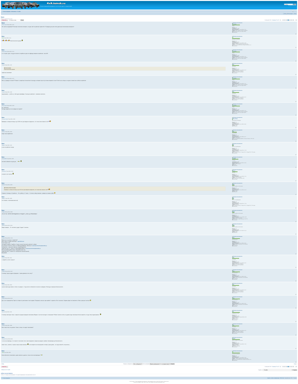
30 (293, 20)
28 (289, 20)
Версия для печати (293, 11)
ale (232, 37)
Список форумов (6, 11)
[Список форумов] (20, 8)
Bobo (4, 131)
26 (286, 20)
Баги (2, 17)
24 (283, 20)
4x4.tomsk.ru (14, 11)
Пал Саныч (5, 24)
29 (291, 20)
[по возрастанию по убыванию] (168, 363)
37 (296, 20)
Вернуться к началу (295, 47)
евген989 (4, 158)
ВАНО (4, 184)
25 (284, 20)
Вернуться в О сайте (6, 369)
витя (3, 311)
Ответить (3, 19)
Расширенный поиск (292, 5)
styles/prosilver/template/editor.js (39, 245)
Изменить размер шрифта (295, 11)
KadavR (4, 338)
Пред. (3, 363)
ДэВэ (3, 145)
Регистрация (290, 13)
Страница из (275, 20)
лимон (233, 237)
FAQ (285, 13)
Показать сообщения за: (128, 363)
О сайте (19, 11)
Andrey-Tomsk (235, 118)
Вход (295, 13)
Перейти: (260, 369)
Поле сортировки (146, 363)
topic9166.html (20, 241)
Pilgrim (4, 211)
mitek (233, 64)
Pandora (4, 171)
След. (295, 363)
